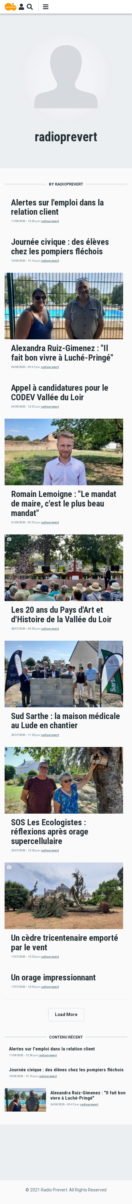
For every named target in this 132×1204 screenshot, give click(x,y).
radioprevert (50, 221)
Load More (66, 1014)
